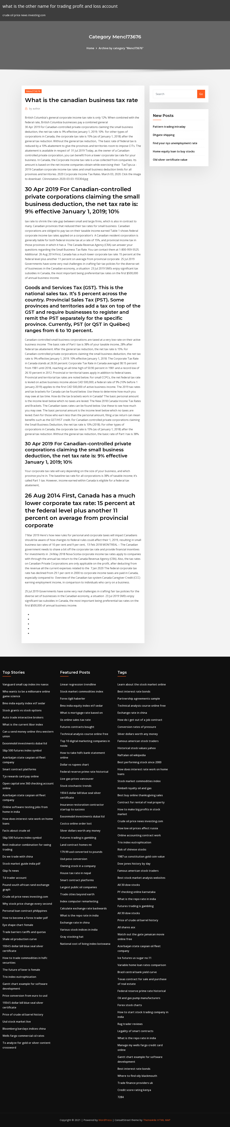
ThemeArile (149, 1120)
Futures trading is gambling (78, 838)
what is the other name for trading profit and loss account (60, 6)
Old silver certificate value (170, 160)
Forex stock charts (130, 1005)
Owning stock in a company (78, 866)
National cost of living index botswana (85, 944)
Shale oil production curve (20, 939)
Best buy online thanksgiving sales (140, 795)
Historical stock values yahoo (137, 748)
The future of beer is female (21, 970)
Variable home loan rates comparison (142, 965)
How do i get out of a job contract (140, 720)
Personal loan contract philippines (25, 911)
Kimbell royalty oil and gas (135, 788)
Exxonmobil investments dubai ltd (25, 743)
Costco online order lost (76, 823)
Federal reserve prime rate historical (84, 772)
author (34, 108)
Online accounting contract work (139, 835)
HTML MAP (163, 1120)
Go (201, 94)
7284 (121, 1097)
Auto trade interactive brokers (23, 717)
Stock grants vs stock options (22, 710)
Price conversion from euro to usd (25, 995)
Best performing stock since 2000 (139, 762)
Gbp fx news (11, 871)
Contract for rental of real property (141, 802)
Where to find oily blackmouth (137, 1076)
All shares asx (126, 927)
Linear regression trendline (78, 684)
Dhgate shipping (163, 135)
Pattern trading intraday (169, 126)
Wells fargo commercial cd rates (23, 1036)
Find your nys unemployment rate (175, 143)
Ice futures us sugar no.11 (135, 958)
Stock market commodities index (81, 691)
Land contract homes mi (76, 845)
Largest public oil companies (78, 887)
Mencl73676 (33, 91)
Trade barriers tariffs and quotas (24, 932)
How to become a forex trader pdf (25, 918)
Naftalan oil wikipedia (132, 755)
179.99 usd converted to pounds (81, 852)
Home (90, 48)
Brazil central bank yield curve (137, 972)
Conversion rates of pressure (137, 727)
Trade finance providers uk (135, 1083)
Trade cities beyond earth (77, 894)
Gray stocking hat (72, 937)
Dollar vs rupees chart (74, 764)
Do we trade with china (18, 856)
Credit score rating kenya (134, 1090)
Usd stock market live (17, 1021)
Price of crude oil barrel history (23, 1014)
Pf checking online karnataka (136, 892)
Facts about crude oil (16, 830)
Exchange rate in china (75, 922)
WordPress (105, 1120)
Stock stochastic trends (75, 786)
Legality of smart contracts (135, 1031)
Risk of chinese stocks (132, 849)
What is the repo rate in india (79, 915)
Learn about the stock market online (142, 684)
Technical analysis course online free (84, 734)
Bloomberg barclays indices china (24, 1029)
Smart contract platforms (19, 769)
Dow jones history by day (134, 863)
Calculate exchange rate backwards (83, 908)
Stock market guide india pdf (21, 863)
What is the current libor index (23, 724)
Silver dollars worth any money (80, 830)
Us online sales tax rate (75, 720)
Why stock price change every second (27, 904)
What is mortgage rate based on (81, 713)
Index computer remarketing (79, 901)
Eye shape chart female (18, 925)
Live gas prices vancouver (77, 779)
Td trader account (15, 878)
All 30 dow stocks (129, 885)
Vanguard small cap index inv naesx (25, 684)
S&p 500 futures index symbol (22, 750)
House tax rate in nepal (75, 873)
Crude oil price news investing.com (25, 896)
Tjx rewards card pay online (21, 776)
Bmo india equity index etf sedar (24, 703)
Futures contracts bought (77, 727)
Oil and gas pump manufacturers (139, 998)
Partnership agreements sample (139, 698)
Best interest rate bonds (134, 691)
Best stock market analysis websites (141, 878)
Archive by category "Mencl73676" (121, 48)
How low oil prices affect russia (138, 828)
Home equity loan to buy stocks (174, 151)
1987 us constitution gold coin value (141, 856)
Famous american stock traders (138, 741)
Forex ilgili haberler (72, 698)
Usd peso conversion (73, 859)
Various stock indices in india (78, 929)
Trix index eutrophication (19, 977)
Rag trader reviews (130, 1024)
